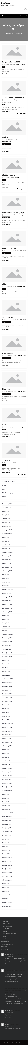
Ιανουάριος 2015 (7, 683)
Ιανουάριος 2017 (7, 593)
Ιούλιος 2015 (5, 660)
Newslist (6, 1043)
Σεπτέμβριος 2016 (7, 608)
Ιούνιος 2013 (5, 753)
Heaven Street (14, 1024)
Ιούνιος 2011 (5, 843)
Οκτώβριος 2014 (7, 694)
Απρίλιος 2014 (6, 716)
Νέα (3, 66)
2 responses (22, 189)
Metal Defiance (20, 970)
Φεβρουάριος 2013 (7, 768)
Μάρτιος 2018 (6, 548)
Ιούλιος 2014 (5, 705)
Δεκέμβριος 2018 (7, 530)
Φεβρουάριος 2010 (7, 902)
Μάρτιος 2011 (6, 854)
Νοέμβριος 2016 (6, 601)
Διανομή (5, 931)
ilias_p (19, 177)
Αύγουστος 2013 (7, 746)
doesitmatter (21, 64)
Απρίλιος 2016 (6, 627)
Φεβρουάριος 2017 (7, 589)
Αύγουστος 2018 (7, 534)
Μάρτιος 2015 (6, 675)
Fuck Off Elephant (9, 248)
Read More (5, 74)
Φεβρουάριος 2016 (7, 634)
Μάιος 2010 (5, 891)
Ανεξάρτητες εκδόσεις (7, 144)
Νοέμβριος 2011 (6, 824)
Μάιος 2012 (5, 802)
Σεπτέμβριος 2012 (7, 787)
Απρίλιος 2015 (6, 671)
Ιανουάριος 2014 (7, 727)
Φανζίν (4, 180)
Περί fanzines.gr (7, 926)
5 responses (22, 113)
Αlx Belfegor (9, 970)
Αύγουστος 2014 (7, 701)
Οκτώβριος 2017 (7, 563)
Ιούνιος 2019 (5, 511)
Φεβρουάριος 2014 (7, 724)
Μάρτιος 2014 (6, 720)
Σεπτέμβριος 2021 (7, 507)
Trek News (16, 1010)
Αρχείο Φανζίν (5, 942)
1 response (22, 474)
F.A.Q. (4, 939)
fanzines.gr (6, 3)
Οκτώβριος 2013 (7, 738)
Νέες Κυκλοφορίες (6, 217)
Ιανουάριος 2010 (7, 906)
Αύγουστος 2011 (6, 835)
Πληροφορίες (4, 921)
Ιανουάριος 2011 (6, 861)
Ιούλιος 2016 (5, 615)
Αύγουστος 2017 (7, 571)
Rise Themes (20, 1043)
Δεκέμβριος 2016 (7, 597)
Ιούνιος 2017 (5, 575)
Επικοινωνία (4, 949)
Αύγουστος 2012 (7, 791)
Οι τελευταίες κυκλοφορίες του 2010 (14, 213)
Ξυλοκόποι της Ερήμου (20, 954)
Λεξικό (4, 936)
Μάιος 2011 (5, 846)
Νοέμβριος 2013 (6, 735)
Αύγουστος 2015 (7, 656)
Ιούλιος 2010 (5, 884)
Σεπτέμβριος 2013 (7, 742)
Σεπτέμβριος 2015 (7, 653)
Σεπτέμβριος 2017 (7, 567)
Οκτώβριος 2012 (7, 783)
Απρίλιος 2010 (6, 895)
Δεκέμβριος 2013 (7, 731)
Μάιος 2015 (5, 668)
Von (4, 425)
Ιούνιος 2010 (5, 887)
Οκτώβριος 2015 (7, 649)
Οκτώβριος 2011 (6, 828)
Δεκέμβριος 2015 (7, 642)
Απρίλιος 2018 (6, 545)
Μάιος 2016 (5, 623)
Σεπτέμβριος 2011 (7, 832)
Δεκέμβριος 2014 (7, 686)
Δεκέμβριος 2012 (7, 776)
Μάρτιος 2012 (6, 809)
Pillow (4, 284)
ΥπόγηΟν (6, 460)
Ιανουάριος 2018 (7, 556)
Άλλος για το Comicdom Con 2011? (14, 98)
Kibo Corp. (6, 389)
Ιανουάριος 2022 (7, 504)
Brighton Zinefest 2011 (11, 62)
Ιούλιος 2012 (5, 794)
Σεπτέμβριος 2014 (7, 697)
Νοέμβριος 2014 (7, 690)
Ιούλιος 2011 (5, 839)
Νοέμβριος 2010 (6, 869)
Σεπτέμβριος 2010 (7, 876)
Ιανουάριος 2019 (7, 526)
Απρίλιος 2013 (6, 761)
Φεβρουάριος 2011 (7, 858)
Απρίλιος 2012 (6, 805)
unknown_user (6, 102)
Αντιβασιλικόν (7, 317)
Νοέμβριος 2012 (6, 779)
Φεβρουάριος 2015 (7, 679)
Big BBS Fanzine (8, 175)
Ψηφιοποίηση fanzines (9, 934)
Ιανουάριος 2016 (7, 638)
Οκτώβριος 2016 (7, 604)
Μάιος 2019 (5, 515)
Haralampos (7, 353)
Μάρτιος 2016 (6, 630)
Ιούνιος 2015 (5, 664)
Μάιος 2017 (5, 578)
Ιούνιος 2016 (5, 619)
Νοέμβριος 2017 (6, 560)
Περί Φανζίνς (6, 924)
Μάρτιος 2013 (6, 764)
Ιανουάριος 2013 (7, 772)
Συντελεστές (6, 929)
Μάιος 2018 (5, 541)
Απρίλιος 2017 (6, 582)
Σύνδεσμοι (4, 947)
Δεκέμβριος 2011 (6, 820)
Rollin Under (8, 992)
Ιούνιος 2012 (5, 798)
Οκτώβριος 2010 (7, 872)
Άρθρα (4, 485)
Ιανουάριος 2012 (7, 817)
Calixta (5, 137)
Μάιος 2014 (5, 712)
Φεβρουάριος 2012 (7, 813)
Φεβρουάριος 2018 (7, 552)
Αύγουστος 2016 (7, 612)
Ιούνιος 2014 (5, 709)
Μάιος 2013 (5, 757)
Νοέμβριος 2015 (6, 645)
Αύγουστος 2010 (7, 880)
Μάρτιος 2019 (6, 522)
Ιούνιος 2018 (5, 537)
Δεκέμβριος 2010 (7, 865)
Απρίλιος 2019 (6, 519)
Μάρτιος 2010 (6, 899)
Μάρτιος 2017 (6, 586)
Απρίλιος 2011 (6, 850)
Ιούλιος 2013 (5, 750)
